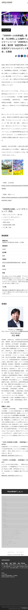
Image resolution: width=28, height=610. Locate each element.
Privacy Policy (24, 606)
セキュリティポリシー (11, 552)
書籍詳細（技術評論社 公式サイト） (12, 455)
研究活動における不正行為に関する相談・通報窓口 (16, 554)
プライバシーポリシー (19, 552)
